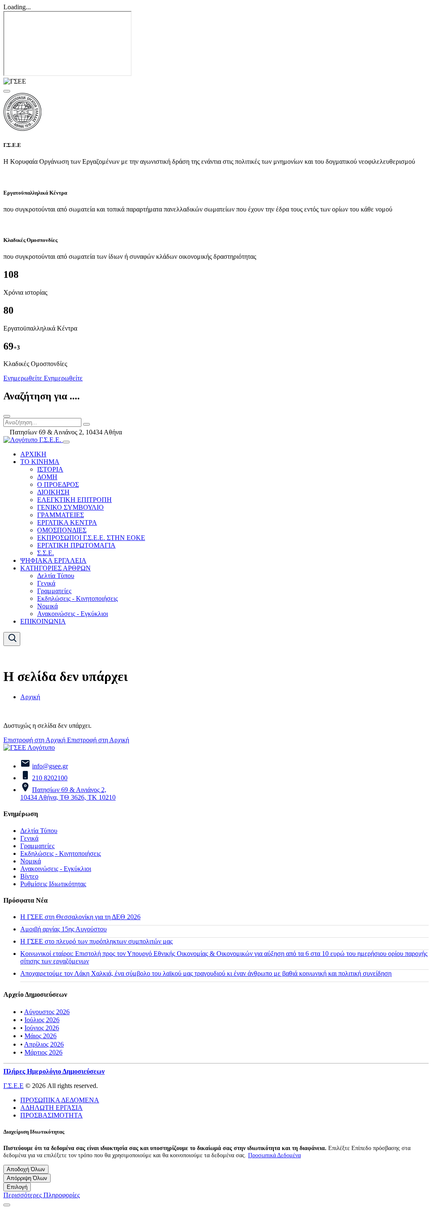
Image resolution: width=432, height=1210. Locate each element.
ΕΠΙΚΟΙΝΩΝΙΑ (43, 621)
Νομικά (47, 606)
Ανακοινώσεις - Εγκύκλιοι (72, 613)
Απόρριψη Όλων (27, 1178)
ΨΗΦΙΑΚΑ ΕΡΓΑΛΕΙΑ (53, 560)
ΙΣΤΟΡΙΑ (50, 469)
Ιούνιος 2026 (41, 1027)
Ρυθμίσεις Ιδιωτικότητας (53, 883)
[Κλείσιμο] (6, 416)
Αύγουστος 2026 (47, 1011)
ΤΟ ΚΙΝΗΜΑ (39, 461)
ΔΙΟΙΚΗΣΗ (53, 492)
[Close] (6, 91)
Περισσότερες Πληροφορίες (41, 1195)
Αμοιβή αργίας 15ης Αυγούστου (63, 929)
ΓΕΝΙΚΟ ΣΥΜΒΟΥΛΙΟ (70, 507)
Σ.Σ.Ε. (45, 552)
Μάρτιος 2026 (43, 1052)
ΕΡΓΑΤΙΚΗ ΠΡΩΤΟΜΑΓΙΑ (76, 545)
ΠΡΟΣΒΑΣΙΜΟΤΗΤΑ (51, 1115)
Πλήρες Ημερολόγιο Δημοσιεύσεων (54, 1071)
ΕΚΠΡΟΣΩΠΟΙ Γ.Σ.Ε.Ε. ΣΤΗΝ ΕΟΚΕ (91, 537)
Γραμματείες (54, 590)
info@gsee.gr (50, 766)
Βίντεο (29, 876)
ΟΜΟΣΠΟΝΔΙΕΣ (61, 530)
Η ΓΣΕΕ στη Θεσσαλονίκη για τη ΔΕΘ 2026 (80, 916)
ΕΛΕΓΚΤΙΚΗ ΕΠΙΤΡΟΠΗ (74, 499)
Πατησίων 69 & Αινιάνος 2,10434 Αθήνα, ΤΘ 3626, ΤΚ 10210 (68, 793)
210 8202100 (50, 777)
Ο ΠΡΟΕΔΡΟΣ (58, 484)
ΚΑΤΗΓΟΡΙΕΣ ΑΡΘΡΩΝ (55, 568)
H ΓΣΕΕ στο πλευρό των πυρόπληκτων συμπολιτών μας (96, 941)
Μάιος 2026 (40, 1035)
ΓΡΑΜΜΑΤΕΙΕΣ (60, 514)
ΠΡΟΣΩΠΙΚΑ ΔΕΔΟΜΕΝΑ (59, 1100)
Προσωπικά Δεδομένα (274, 1155)
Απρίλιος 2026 (44, 1044)
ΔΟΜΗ (47, 476)
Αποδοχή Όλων (26, 1169)
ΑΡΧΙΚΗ (33, 454)
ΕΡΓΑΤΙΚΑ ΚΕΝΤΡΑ (67, 522)
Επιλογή (17, 1187)
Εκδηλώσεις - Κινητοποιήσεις (77, 598)
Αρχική (30, 696)
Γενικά (46, 583)
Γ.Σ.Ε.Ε (13, 1085)
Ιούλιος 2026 (41, 1019)
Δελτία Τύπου (55, 575)
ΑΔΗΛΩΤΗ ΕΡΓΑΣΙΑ (51, 1107)
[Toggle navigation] (66, 442)
